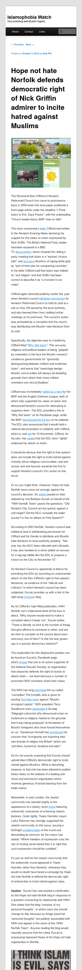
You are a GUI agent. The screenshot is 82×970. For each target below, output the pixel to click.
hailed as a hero (52, 391)
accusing (29, 261)
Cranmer (29, 597)
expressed (56, 732)
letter (43, 228)
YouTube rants (30, 699)
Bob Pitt (47, 53)
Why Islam (37, 345)
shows (23, 662)
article (42, 494)
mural (51, 807)
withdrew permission (52, 298)
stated (31, 438)
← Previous (17, 44)
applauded (38, 709)
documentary (23, 252)
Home (15, 31)
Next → (30, 44)
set (30, 434)
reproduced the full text (36, 420)
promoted (40, 690)
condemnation (31, 830)
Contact (29, 31)
